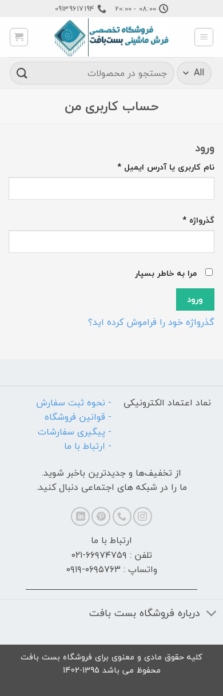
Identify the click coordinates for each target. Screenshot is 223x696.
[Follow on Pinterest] (100, 516)
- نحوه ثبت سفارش (74, 403)
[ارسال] (22, 73)
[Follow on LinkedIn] (80, 516)
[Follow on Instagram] (142, 516)
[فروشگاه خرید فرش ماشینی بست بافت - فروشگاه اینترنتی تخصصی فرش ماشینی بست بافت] (111, 37)
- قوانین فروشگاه (78, 417)
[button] (203, 37)
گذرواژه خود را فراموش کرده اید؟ (151, 322)
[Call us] (122, 516)
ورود (195, 299)
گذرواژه (188, 220)
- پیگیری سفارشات (75, 432)
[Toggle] (212, 614)
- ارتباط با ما (88, 446)
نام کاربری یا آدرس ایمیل (156, 167)
